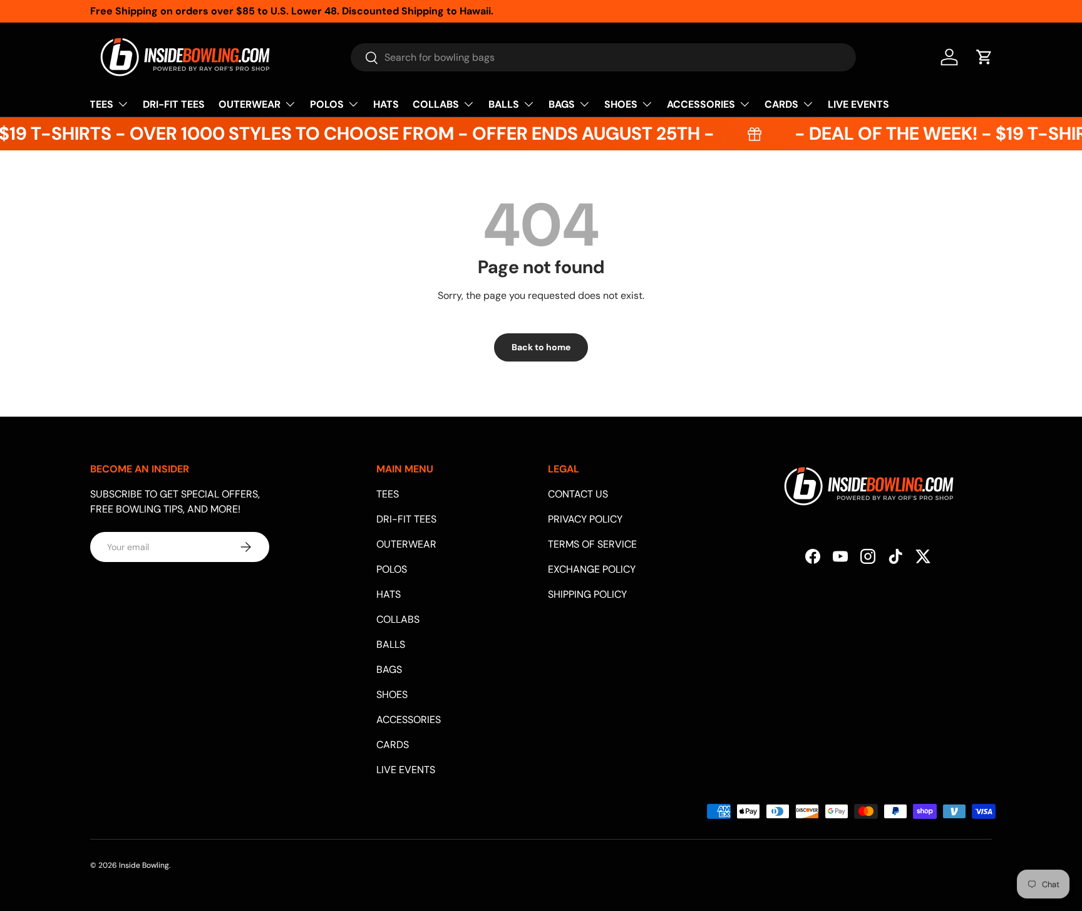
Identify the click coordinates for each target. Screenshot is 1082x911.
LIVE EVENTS (858, 104)
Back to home (541, 347)
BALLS (503, 104)
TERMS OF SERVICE (592, 544)
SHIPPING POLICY (587, 594)
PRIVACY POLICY (585, 519)
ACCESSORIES (701, 104)
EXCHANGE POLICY (592, 569)
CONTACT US (578, 494)
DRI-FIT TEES (174, 104)
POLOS (327, 104)
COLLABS (436, 104)
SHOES (620, 104)
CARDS (781, 104)
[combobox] (603, 57)
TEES (101, 104)
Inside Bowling (144, 865)
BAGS (562, 104)
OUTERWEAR (250, 104)
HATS (386, 104)
